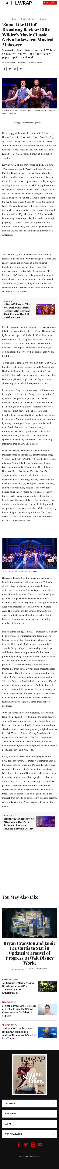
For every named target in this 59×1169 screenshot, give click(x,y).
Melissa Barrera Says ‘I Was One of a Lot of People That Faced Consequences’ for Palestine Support (19, 1010)
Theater (43, 19)
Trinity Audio (28, 123)
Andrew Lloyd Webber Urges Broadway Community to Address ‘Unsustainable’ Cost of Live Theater (19, 1033)
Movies (5, 1002)
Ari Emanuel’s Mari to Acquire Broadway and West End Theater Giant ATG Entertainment (18, 987)
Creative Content (28, 19)
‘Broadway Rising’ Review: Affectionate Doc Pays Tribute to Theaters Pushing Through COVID (19, 823)
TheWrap (10, 1103)
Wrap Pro (10, 1113)
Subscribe (50, 3)
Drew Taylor (19, 969)
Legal (8, 1124)
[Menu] (5, 3)
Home (15, 19)
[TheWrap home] (21, 3)
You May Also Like (20, 897)
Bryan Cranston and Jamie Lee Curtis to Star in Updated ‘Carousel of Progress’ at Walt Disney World (29, 953)
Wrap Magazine (14, 1134)
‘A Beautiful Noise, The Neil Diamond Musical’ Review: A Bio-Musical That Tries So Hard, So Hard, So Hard (17, 311)
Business (6, 979)
